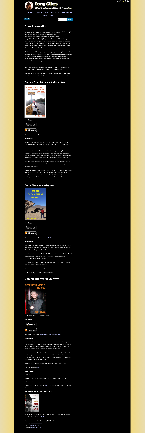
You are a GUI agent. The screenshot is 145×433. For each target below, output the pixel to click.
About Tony (29, 12)
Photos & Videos (66, 12)
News (46, 12)
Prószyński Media (41, 417)
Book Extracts (66, 35)
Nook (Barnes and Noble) (54, 238)
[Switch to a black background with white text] (120, 1)
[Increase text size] (126, 1)
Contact (45, 15)
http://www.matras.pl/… (36, 427)
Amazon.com (43, 135)
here (38, 367)
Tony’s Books (38, 12)
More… (52, 15)
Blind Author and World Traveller (53, 8)
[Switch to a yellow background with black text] (123, 1)
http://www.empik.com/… (35, 423)
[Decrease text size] (128, 1)
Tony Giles (46, 3)
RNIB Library (48, 385)
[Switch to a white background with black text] (118, 1)
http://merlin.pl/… (34, 425)
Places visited (54, 12)
